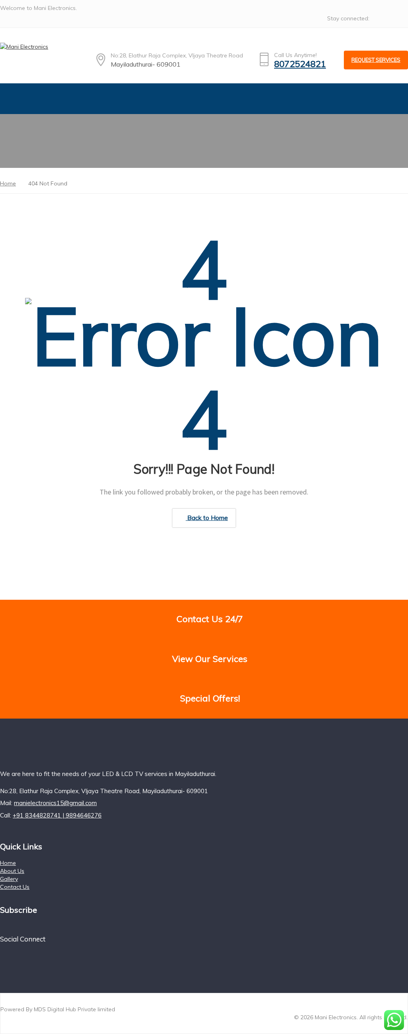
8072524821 (300, 64)
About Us (12, 870)
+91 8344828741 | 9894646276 (57, 815)
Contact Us (14, 886)
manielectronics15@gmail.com (55, 803)
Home (8, 863)
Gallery (9, 878)
